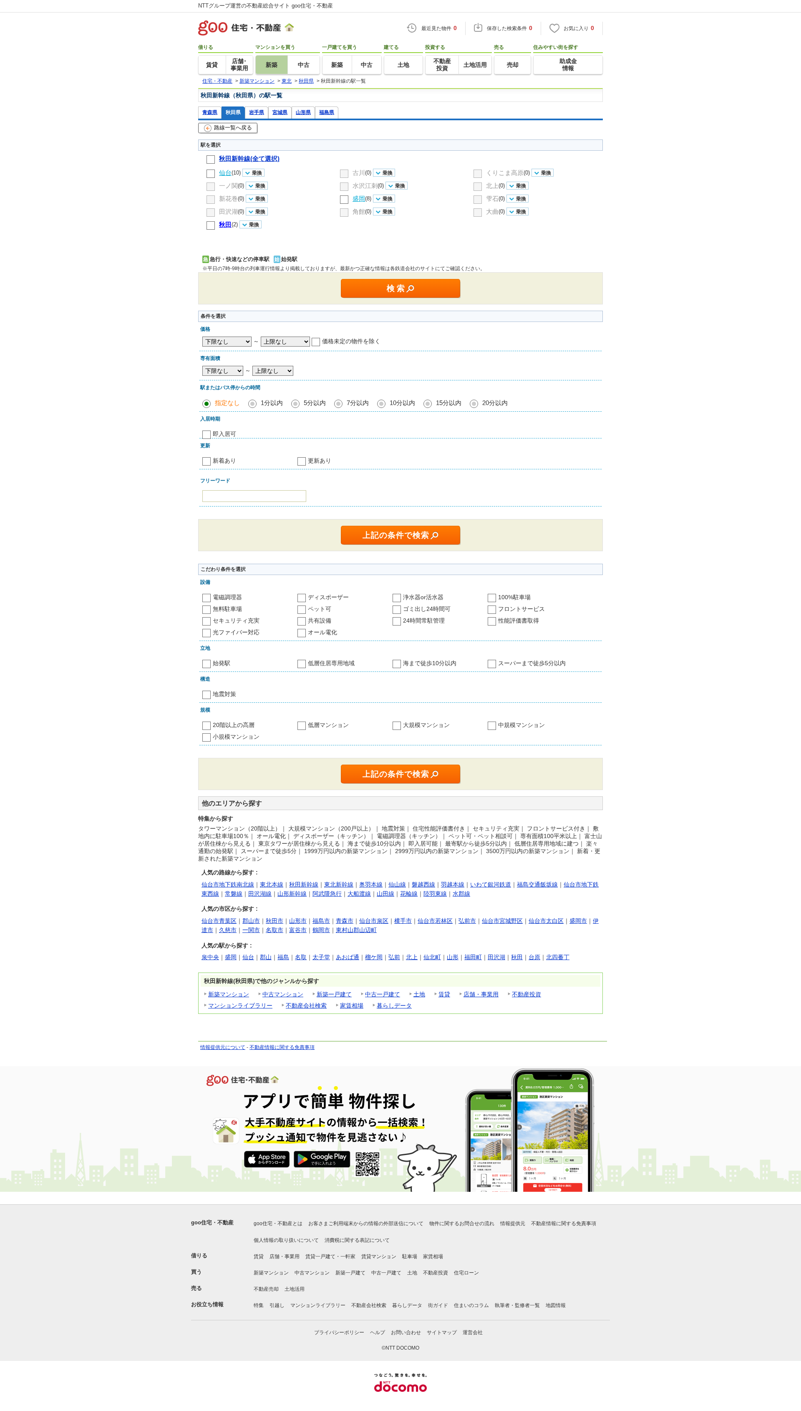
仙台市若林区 (435, 920)
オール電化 (322, 632)
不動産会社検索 (306, 1005)
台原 (534, 957)
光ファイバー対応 (236, 632)
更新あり (319, 460)
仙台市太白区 (546, 920)
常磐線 (233, 893)
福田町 (473, 957)
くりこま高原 (505, 172)
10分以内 (402, 402)
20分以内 (495, 402)
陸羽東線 (435, 893)
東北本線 (271, 884)
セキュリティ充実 (236, 620)
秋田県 (233, 112)
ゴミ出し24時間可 (427, 608)
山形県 (303, 112)
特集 (259, 1305)
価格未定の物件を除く (351, 341)
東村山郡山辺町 (356, 930)
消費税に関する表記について (357, 1240)
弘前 (394, 957)
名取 (301, 957)
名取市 (274, 930)
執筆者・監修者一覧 (517, 1305)
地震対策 (224, 694)
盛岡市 (578, 920)
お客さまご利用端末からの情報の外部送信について (365, 1223)
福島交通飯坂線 (537, 884)
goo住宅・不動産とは (278, 1223)
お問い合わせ (406, 1332)
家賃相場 (351, 1005)
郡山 (266, 957)
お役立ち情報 (207, 1304)
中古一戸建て (382, 994)
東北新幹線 (338, 884)
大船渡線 (359, 893)
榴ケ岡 (374, 957)
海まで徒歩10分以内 (429, 663)
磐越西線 (423, 884)
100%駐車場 (514, 597)
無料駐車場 (227, 608)
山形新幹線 (292, 893)
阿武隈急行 (327, 893)
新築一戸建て (334, 994)
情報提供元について (222, 1047)
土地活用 (295, 1289)
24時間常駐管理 (424, 620)
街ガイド (438, 1305)
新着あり (224, 460)
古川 (359, 172)
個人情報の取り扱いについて (286, 1240)
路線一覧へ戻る (233, 127)
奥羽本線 (371, 884)
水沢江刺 (365, 185)
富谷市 (298, 930)
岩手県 (256, 112)
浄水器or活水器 (423, 597)
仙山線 (397, 884)
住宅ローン (466, 1273)
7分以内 (358, 402)
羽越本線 (452, 884)
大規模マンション (426, 725)
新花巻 (228, 198)
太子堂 (321, 957)
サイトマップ (442, 1332)
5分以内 (315, 402)
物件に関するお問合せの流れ (461, 1223)
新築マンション (228, 994)
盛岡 (231, 957)
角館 (359, 211)
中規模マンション (521, 725)
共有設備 (319, 620)
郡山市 (251, 920)
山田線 (385, 893)
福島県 (326, 112)
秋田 (517, 957)
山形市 (298, 920)
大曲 (492, 211)
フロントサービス (521, 608)
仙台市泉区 (373, 920)
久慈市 (228, 930)
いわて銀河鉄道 (490, 884)
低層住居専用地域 (331, 663)
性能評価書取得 (518, 620)
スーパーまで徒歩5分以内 (532, 663)
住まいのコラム (471, 1305)
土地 (419, 994)
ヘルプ (377, 1332)
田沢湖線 (260, 893)
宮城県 (279, 112)
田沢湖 (228, 211)
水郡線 (461, 893)
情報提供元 (512, 1223)
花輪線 (409, 893)
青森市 (344, 920)
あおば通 (347, 957)
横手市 (403, 920)
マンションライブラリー (240, 1005)
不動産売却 (266, 1289)
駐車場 (409, 1256)
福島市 (321, 920)
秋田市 (274, 920)
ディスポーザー (328, 597)
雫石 (492, 198)
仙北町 (432, 957)
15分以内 (448, 402)
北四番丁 (557, 957)
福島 (283, 957)
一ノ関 (228, 185)
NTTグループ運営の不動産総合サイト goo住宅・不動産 (265, 6)
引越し (277, 1305)
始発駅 (221, 663)
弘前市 (467, 920)
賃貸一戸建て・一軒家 (330, 1256)
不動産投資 (526, 994)
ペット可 (319, 608)
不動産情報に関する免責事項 (282, 1047)
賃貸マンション (378, 1256)
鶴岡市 (321, 930)
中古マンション (282, 994)
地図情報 (556, 1305)
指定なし (227, 402)
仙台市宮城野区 (502, 920)
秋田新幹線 (303, 884)
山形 (452, 957)
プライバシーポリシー (339, 1332)
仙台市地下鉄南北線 (228, 884)
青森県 (209, 112)
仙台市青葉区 (219, 920)
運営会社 (473, 1332)
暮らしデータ (394, 1005)
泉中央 (210, 957)
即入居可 (224, 434)
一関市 (251, 930)
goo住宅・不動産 (212, 1222)
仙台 (248, 957)
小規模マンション (236, 736)
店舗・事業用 (481, 994)
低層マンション (328, 725)
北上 (492, 185)
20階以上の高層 (233, 725)
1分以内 (272, 402)
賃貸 (444, 994)
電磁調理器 (227, 597)
